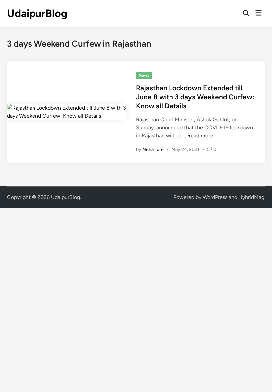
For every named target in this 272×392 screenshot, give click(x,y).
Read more (200, 135)
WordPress (215, 197)
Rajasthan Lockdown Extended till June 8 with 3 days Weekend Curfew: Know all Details (195, 97)
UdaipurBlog (37, 13)
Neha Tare (153, 149)
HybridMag (251, 197)
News (144, 75)
